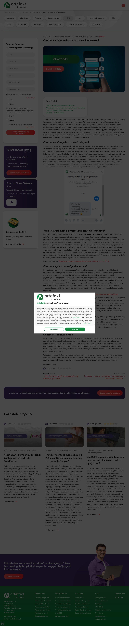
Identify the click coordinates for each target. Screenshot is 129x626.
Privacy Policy (76, 317)
